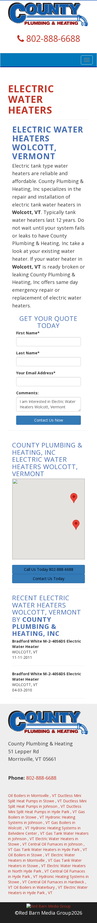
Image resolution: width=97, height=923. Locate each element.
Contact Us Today (48, 578)
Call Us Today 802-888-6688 (48, 569)
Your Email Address (36, 372)
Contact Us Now (48, 420)
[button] (73, 498)
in (32, 795)
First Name (28, 332)
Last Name (28, 352)
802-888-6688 (41, 778)
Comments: (27, 392)
